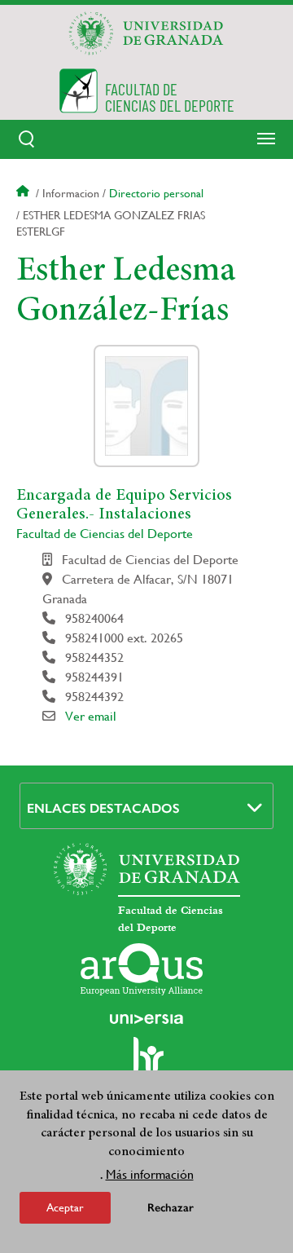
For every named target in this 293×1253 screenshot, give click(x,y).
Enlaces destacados (103, 808)
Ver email (90, 716)
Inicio (24, 193)
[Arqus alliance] (142, 969)
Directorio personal (156, 193)
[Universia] (146, 1019)
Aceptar (65, 1207)
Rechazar (170, 1208)
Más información (150, 1174)
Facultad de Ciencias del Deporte (104, 533)
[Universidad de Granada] (146, 33)
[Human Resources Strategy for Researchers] (146, 1062)
